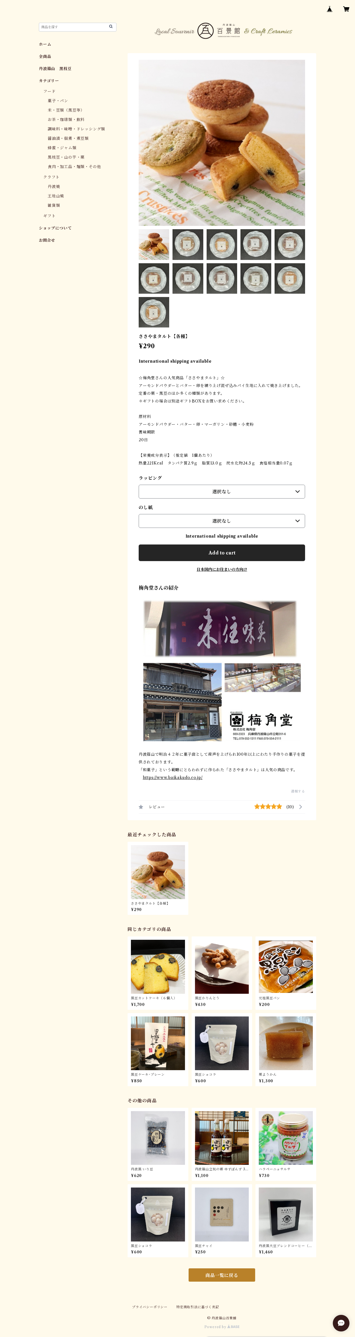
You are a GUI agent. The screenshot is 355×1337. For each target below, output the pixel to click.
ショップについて (55, 228)
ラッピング (150, 478)
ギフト (49, 215)
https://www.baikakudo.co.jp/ (173, 777)
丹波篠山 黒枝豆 (55, 68)
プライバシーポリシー (150, 1307)
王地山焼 (56, 195)
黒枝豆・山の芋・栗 (66, 157)
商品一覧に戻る (222, 1275)
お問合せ (47, 240)
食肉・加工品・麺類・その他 (74, 166)
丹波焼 (54, 186)
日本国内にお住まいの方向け (222, 569)
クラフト (51, 177)
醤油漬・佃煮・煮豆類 (68, 138)
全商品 (45, 56)
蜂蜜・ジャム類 (62, 147)
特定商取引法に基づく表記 (197, 1307)
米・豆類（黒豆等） (66, 110)
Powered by (215, 1327)
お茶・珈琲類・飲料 (66, 119)
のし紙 (146, 507)
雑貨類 (54, 205)
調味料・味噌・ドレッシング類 (76, 129)
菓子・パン (58, 100)
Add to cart (222, 553)
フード (49, 91)
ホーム (45, 44)
